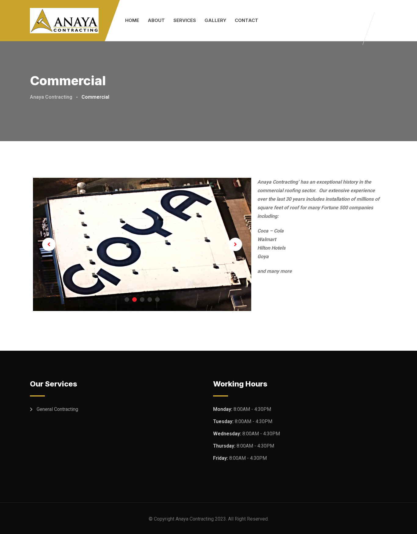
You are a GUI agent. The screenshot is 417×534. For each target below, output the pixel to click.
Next (235, 244)
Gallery (215, 20)
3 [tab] (142, 299)
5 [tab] (157, 299)
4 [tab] (149, 299)
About (156, 20)
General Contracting (57, 409)
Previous (49, 244)
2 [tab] (134, 299)
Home (132, 20)
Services (184, 20)
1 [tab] (127, 299)
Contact (246, 20)
